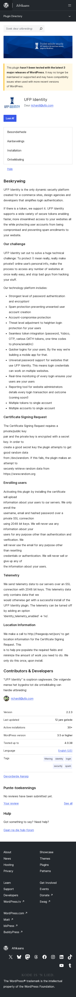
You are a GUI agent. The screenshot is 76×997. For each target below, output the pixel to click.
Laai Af (10, 118)
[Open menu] (70, 5)
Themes (45, 858)
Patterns (45, 871)
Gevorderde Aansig (16, 776)
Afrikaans (18, 948)
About (7, 852)
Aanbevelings (15, 141)
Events (44, 889)
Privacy (8, 871)
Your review (11, 803)
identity (59, 758)
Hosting (9, 865)
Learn (7, 883)
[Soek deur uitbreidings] (41, 28)
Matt (8, 919)
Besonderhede (16, 132)
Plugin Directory (13, 16)
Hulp (10, 169)
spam (68, 766)
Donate (46, 895)
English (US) (65, 750)
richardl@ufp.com (42, 105)
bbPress (11, 926)
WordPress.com (16, 913)
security (58, 766)
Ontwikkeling (15, 159)
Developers (11, 895)
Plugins (44, 865)
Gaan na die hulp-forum (19, 830)
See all (68, 803)
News (7, 858)
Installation (14, 150)
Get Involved (48, 883)
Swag (45, 901)
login (68, 758)
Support (9, 889)
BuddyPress (13, 932)
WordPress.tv (14, 901)
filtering (48, 758)
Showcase (46, 852)
